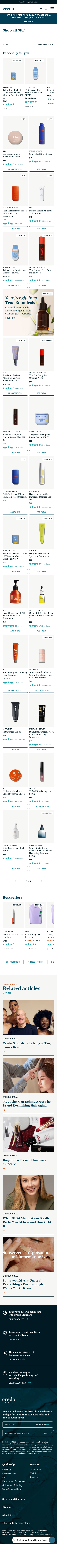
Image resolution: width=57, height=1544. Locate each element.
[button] (41, 9)
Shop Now (28, 22)
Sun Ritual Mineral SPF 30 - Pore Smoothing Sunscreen (41, 734)
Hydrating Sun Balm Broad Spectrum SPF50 (14, 792)
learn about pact (18, 1383)
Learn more (15, 1339)
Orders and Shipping (12, 1485)
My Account (35, 1469)
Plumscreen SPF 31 (12, 731)
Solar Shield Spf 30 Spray (41, 154)
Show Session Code (11, 1489)
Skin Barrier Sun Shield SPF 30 (14, 849)
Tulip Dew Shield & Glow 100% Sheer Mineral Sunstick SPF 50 (13, 94)
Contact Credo (9, 1473)
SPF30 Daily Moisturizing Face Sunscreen (15, 673)
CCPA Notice (21, 1532)
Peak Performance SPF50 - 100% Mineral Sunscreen (15, 213)
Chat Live (6, 1469)
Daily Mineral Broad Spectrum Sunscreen (39, 555)
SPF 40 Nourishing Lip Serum (40, 792)
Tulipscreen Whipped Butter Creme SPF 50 (39, 436)
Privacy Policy (34, 1453)
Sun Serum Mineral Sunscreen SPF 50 (12, 155)
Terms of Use (34, 1532)
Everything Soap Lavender (33, 935)
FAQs (5, 1477)
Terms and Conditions (19, 1453)
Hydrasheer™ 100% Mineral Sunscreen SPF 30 (40, 497)
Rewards (34, 1477)
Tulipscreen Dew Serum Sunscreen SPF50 (33, 93)
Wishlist (33, 1473)
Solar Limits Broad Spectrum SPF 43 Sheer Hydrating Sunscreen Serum (40, 852)
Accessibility (42, 1530)
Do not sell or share (44, 1534)
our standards (16, 1319)
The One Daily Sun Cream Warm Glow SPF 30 (14, 437)
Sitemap (23, 1534)
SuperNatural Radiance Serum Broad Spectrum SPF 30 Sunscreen (40, 675)
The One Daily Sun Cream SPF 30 (38, 376)
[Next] (42, 881)
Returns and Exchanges (13, 1481)
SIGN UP (45, 1433)
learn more (15, 1359)
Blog (31, 1534)
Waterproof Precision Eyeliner (13, 935)
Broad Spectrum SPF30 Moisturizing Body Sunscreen (14, 616)
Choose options (15, 169)
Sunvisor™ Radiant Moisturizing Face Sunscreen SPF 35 (11, 378)
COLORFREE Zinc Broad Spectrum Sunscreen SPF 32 (41, 616)
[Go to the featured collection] (28, 312)
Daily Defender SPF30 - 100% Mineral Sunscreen (15, 495)
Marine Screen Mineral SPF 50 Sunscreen (40, 212)
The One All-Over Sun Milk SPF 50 (40, 271)
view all (7, 993)
